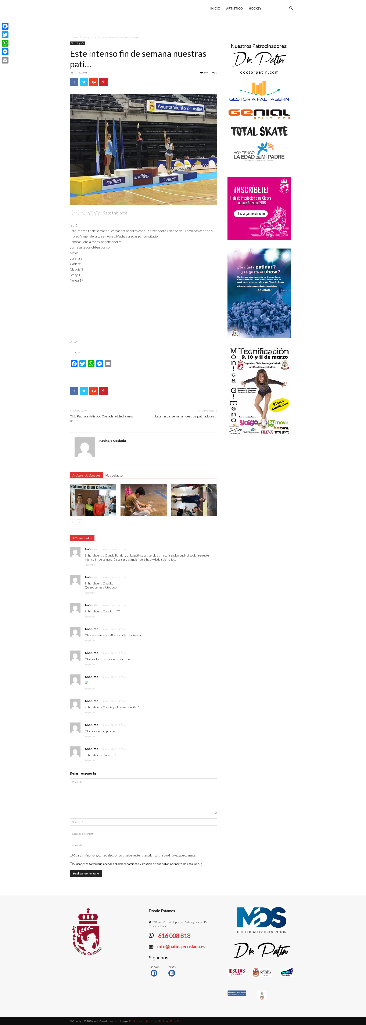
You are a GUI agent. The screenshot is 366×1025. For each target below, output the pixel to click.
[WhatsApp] (5, 43)
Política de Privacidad (170, 1021)
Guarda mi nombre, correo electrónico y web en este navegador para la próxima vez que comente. (134, 855)
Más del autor (114, 475)
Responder (90, 564)
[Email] (5, 60)
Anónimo (91, 549)
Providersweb (136, 1021)
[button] (291, 9)
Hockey (255, 8)
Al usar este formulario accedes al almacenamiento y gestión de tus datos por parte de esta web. (137, 864)
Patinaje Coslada (112, 440)
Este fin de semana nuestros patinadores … (186, 416)
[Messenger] (5, 51)
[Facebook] (5, 26)
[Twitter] (5, 34)
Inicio (215, 8)
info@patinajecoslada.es (181, 946)
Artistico (234, 8)
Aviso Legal (152, 1021)
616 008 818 (174, 935)
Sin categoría (86, 37)
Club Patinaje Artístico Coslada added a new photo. (101, 418)
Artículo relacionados (86, 475)
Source (75, 352)
